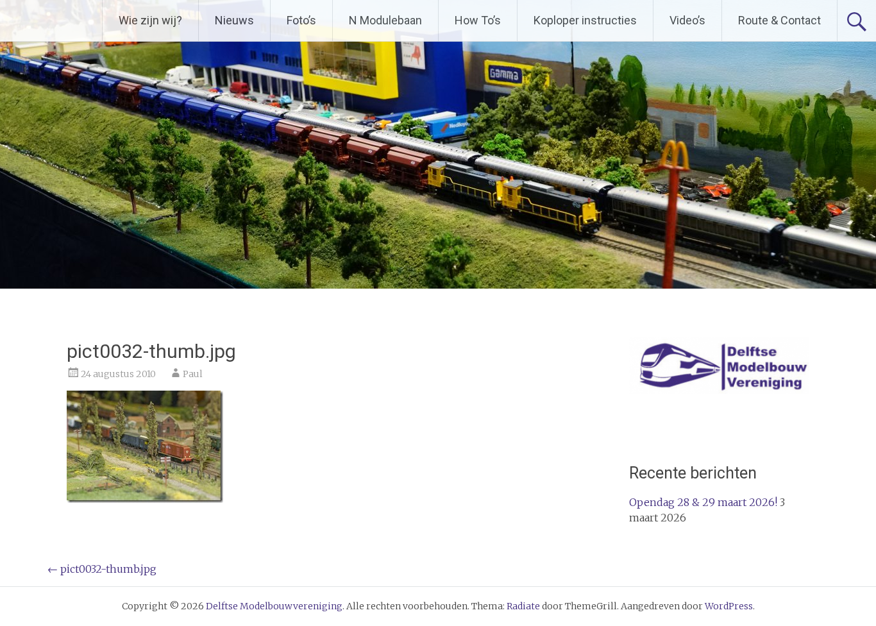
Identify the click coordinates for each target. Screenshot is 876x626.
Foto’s (301, 20)
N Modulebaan (385, 20)
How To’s (478, 20)
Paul (193, 374)
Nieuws (234, 20)
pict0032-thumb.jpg (101, 569)
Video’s (687, 20)
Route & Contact (779, 20)
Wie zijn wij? (150, 20)
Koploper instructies (585, 20)
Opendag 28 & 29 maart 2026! (703, 502)
